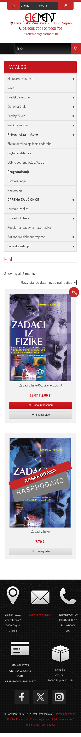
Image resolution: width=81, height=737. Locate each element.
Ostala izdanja (16, 181)
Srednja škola (16, 116)
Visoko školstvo (17, 125)
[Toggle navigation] (7, 48)
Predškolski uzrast (19, 97)
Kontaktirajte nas (39, 719)
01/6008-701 (53, 28)
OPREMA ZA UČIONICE (23, 199)
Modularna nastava (20, 78)
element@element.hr (42, 34)
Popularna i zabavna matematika (29, 227)
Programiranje (18, 171)
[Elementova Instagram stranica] (59, 697)
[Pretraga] (76, 48)
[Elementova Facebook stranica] (22, 697)
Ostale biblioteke (18, 218)
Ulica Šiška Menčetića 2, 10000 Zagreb (43, 23)
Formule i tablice (18, 209)
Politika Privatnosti (17, 719)
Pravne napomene (64, 714)
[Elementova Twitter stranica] (40, 697)
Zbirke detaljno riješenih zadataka (29, 143)
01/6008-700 (32, 28)
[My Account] (66, 6)
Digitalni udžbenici (19, 153)
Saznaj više (42, 414)
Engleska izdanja (18, 246)
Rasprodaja (14, 190)
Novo (10, 88)
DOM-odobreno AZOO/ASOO (25, 162)
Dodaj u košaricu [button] (42, 405)
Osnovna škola (17, 106)
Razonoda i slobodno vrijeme (26, 236)
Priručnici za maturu (22, 134)
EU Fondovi (48, 724)
